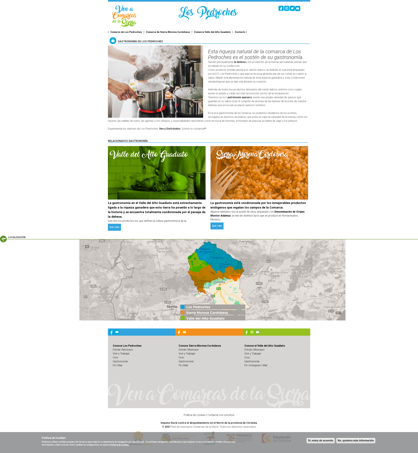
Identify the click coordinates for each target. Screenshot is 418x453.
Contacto (240, 32)
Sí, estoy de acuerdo (320, 440)
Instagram (255, 365)
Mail (120, 365)
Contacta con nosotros (221, 415)
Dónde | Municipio (123, 349)
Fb (114, 365)
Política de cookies (195, 415)
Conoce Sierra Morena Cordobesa (200, 345)
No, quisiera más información (356, 440)
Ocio (115, 357)
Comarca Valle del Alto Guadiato (212, 32)
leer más (114, 227)
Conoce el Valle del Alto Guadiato (264, 345)
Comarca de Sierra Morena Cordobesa (168, 32)
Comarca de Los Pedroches (126, 32)
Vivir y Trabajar (121, 353)
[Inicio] (124, 16)
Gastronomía (120, 361)
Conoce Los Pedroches (127, 345)
